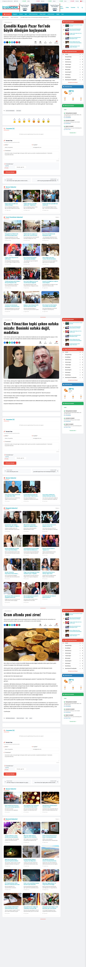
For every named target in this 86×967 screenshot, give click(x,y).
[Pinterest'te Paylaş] (17, 42)
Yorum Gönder (10, 172)
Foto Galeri (61, 7)
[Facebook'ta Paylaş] (5, 42)
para (31, 718)
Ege (26, 14)
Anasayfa (7, 14)
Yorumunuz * (8, 150)
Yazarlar (73, 7)
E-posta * (35, 144)
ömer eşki (18, 110)
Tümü (56, 217)
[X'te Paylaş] (7, 42)
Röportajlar (43, 14)
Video (67, 7)
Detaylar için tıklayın (73, 82)
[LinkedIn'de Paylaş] (14, 42)
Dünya (21, 14)
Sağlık (57, 14)
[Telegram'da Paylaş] (12, 42)
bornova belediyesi (10, 110)
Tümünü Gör (73, 132)
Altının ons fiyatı (20, 718)
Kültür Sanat (51, 14)
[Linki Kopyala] (19, 42)
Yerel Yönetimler (33, 14)
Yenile (7, 167)
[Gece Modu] (82, 7)
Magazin (15, 14)
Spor (62, 14)
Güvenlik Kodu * (10, 164)
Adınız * (7, 144)
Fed (26, 718)
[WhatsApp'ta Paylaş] (10, 42)
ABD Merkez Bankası (10, 718)
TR (82, 1)
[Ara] (78, 7)
